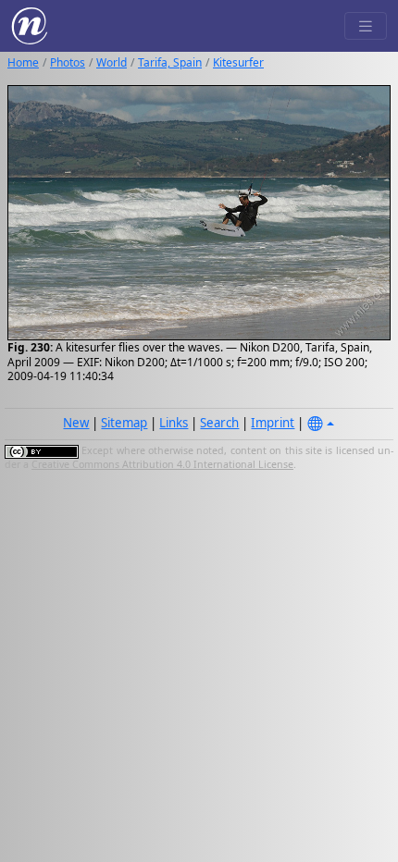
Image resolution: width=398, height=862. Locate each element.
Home (23, 62)
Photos (67, 62)
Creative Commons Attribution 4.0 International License (162, 464)
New (76, 422)
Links (173, 422)
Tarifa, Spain (170, 62)
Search (219, 422)
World (111, 62)
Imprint (272, 422)
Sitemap (124, 422)
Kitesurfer (238, 62)
